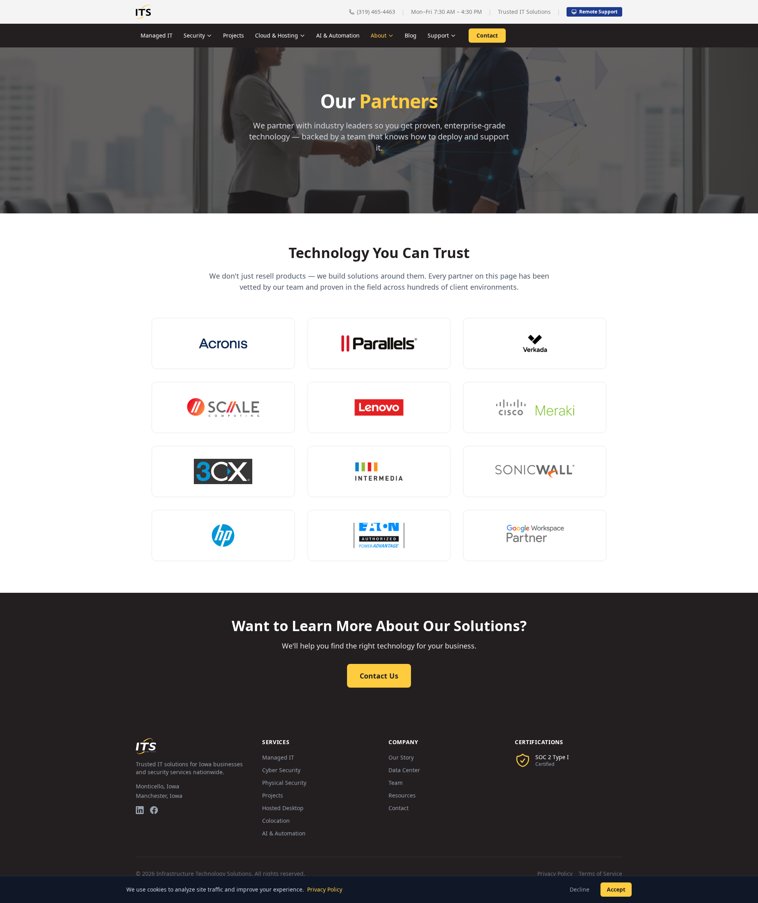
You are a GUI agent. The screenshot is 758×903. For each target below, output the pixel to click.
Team (395, 782)
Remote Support (598, 11)
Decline (579, 889)
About (379, 35)
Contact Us (379, 676)
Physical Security (284, 782)
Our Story (401, 757)
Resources (402, 795)
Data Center (404, 770)
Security (194, 35)
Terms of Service (600, 873)
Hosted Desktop (283, 808)
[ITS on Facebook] (154, 810)
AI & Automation (338, 35)
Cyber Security (281, 770)
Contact (487, 35)
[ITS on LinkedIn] (140, 810)
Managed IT (157, 35)
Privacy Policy (554, 873)
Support (438, 35)
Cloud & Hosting (276, 35)
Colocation (276, 820)
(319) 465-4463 (376, 11)
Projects (233, 35)
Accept (616, 889)
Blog (411, 35)
